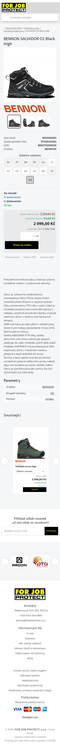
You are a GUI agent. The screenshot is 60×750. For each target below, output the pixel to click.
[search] (4, 18)
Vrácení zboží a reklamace (30, 648)
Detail (34, 489)
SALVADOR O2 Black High (38, 31)
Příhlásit (51, 530)
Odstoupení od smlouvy (30, 653)
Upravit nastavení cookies (30, 736)
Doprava (30, 638)
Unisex (49, 399)
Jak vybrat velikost (30, 643)
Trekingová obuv (32, 28)
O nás (30, 633)
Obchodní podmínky (30, 685)
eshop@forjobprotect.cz (31, 620)
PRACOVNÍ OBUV (14, 28)
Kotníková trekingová (14, 31)
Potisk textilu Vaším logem (30, 670)
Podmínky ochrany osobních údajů (30, 690)
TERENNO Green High (25, 466)
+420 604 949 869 (31, 615)
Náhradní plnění (30, 675)
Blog (30, 658)
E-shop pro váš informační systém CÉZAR (30, 740)
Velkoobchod (30, 680)
